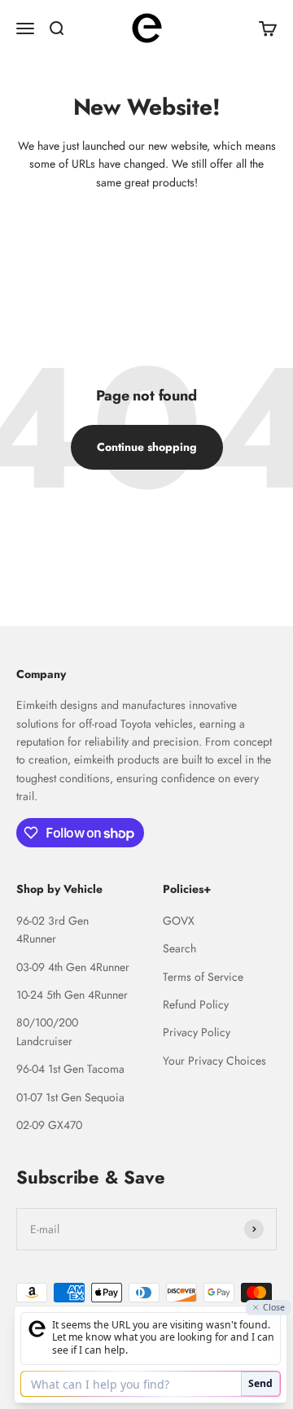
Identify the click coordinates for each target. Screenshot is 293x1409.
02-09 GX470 (49, 1125)
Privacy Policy (196, 1032)
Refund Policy (196, 1004)
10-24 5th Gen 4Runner (72, 995)
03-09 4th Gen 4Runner (72, 967)
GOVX (179, 920)
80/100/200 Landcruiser (47, 1031)
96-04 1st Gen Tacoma (70, 1069)
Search (179, 948)
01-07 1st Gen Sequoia (70, 1097)
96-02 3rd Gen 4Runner (52, 929)
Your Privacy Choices (214, 1060)
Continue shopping (147, 447)
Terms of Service (203, 977)
